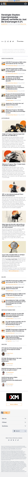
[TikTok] (18, 440)
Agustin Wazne (10, 100)
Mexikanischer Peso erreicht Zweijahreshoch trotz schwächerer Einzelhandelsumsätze (15, 87)
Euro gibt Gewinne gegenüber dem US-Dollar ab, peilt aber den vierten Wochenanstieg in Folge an (16, 323)
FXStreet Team (23, 24)
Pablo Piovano (10, 353)
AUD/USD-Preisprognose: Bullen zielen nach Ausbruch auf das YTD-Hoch (16, 62)
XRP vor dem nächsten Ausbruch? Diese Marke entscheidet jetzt (12, 195)
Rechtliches (5, 426)
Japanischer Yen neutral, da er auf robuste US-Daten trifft (14, 104)
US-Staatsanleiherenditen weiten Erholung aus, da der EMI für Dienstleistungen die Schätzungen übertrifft (15, 79)
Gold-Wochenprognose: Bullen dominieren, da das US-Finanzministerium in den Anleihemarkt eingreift (12, 379)
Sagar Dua (9, 341)
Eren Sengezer (10, 384)
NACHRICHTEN (4, 24)
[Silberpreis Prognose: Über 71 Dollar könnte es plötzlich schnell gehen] (14, 156)
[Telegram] (11, 440)
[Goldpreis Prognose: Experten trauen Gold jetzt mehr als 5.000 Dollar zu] (14, 126)
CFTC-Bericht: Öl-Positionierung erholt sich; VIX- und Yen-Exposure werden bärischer (12, 349)
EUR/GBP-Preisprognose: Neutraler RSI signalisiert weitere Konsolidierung (16, 330)
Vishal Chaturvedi (10, 297)
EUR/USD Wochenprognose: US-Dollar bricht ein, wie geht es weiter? (11, 369)
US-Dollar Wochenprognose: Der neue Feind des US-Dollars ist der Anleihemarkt (11, 360)
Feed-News (20, 41)
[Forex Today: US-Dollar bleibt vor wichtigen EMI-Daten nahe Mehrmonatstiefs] (14, 247)
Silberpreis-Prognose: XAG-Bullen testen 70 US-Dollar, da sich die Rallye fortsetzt (15, 111)
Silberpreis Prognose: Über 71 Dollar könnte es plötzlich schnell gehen (13, 164)
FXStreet (4, 3)
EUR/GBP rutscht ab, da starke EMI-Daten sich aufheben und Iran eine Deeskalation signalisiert (15, 315)
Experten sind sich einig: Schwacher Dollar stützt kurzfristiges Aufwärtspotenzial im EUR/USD (15, 337)
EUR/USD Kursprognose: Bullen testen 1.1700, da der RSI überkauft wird (16, 294)
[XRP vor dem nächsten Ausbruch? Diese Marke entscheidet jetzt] (14, 186)
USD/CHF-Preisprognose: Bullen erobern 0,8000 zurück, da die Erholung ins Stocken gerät (16, 70)
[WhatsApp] (9, 440)
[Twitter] (13, 440)
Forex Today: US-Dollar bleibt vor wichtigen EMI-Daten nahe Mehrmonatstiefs (13, 255)
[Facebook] (16, 440)
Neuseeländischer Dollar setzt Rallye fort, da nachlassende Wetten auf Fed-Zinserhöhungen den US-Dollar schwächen (16, 302)
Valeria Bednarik (10, 372)
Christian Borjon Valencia (12, 65)
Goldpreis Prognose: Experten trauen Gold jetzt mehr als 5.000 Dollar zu (13, 134)
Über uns (4, 418)
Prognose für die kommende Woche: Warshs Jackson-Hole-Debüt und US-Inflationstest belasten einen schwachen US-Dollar (15, 96)
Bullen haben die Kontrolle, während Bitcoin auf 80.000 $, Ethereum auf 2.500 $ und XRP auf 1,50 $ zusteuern (13, 226)
